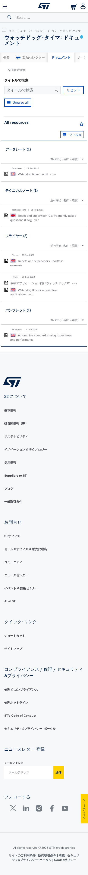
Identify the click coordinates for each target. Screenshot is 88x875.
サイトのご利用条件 (23, 855)
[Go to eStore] (74, 6)
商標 (62, 855)
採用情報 (10, 462)
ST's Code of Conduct (20, 715)
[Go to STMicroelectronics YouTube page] (65, 809)
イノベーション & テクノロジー (25, 449)
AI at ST (10, 601)
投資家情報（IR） (16, 423)
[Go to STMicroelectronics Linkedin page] (26, 809)
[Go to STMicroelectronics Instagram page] (39, 809)
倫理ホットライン (16, 702)
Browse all (21, 102)
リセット (73, 90)
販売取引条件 (47, 855)
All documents (17, 69)
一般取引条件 (13, 501)
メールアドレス (14, 763)
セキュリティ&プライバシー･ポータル (30, 728)
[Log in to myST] (83, 6)
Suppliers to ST (15, 475)
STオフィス (12, 536)
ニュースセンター (16, 575)
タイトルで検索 (16, 80)
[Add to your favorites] (81, 125)
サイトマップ (13, 648)
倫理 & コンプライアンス (21, 689)
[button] (5, 6)
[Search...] (9, 17)
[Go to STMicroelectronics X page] (14, 809)
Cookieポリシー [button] (64, 860)
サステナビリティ (16, 436)
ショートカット (14, 635)
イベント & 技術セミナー (21, 588)
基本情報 (10, 410)
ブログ (8, 488)
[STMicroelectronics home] (44, 6)
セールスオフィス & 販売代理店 (25, 549)
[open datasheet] (6, 174)
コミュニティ (13, 562)
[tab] (6, 57)
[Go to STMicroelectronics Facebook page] (52, 809)
